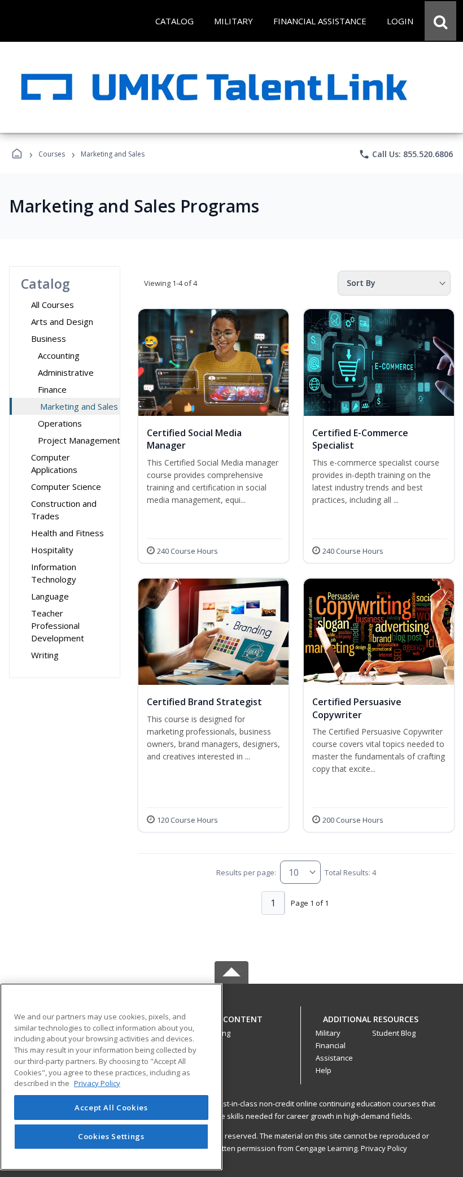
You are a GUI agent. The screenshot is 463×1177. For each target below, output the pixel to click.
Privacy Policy (384, 1148)
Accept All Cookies (111, 1107)
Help (323, 1070)
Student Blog (394, 1033)
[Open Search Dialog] (440, 21)
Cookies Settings (111, 1136)
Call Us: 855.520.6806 (406, 154)
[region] (111, 1076)
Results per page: (246, 872)
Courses (51, 154)
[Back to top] (231, 1025)
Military (328, 1033)
